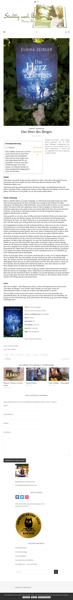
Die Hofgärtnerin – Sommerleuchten (26, 564)
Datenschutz (27, 587)
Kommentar (7, 432)
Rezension (40, 128)
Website (6, 423)
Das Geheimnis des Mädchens (24, 560)
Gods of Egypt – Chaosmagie (59, 383)
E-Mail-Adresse (9, 414)
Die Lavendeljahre (20, 556)
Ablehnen (34, 597)
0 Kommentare (65, 359)
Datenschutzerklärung (44, 597)
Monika (8, 359)
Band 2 (6, 355)
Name (6, 405)
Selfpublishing (44, 355)
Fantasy (32, 128)
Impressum (18, 587)
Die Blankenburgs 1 (21, 548)
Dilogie (12, 355)
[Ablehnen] (71, 596)
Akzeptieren (26, 597)
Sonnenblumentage (21, 552)
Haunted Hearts (31, 383)
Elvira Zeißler (20, 355)
